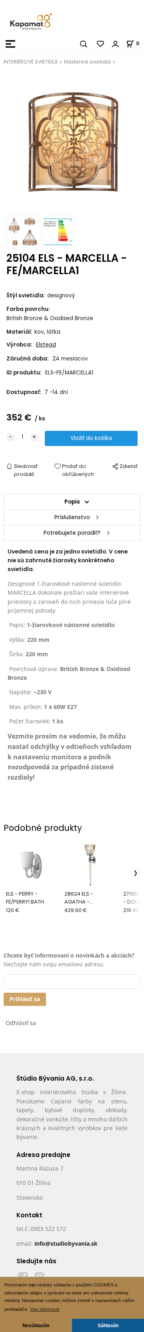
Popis (72, 502)
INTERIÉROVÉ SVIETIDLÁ (31, 61)
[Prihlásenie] (116, 44)
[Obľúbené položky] (100, 44)
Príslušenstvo (72, 517)
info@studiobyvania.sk (66, 1243)
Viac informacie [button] (45, 1309)
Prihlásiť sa (25, 999)
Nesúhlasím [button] (36, 1325)
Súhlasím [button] (108, 1325)
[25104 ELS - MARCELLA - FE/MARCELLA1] (72, 142)
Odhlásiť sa (21, 1023)
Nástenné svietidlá (87, 61)
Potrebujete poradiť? (72, 533)
